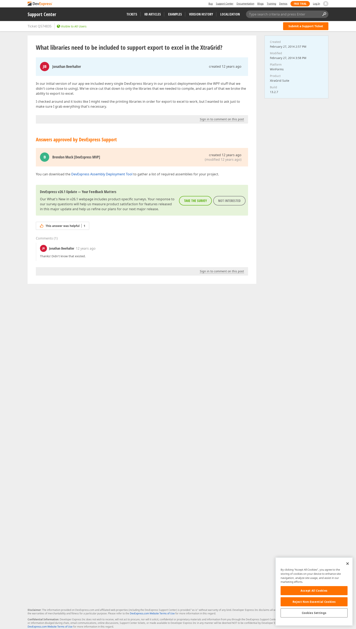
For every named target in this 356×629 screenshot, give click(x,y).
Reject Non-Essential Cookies (314, 602)
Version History (201, 14)
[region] (314, 591)
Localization (230, 14)
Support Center (224, 3)
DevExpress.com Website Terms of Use (152, 613)
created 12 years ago (225, 66)
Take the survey (195, 200)
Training (271, 3)
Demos (283, 3)
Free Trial (300, 4)
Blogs (260, 3)
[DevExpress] (40, 4)
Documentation (245, 3)
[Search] (324, 14)
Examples (175, 14)
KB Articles (152, 14)
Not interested (229, 200)
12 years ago (86, 248)
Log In (316, 3)
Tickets (131, 14)
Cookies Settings (314, 613)
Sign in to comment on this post (222, 119)
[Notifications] (325, 3)
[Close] (347, 563)
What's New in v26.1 (62, 199)
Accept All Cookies (314, 590)
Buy (210, 3)
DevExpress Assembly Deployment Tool (101, 174)
